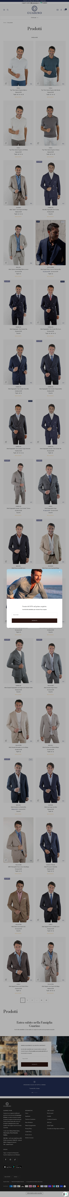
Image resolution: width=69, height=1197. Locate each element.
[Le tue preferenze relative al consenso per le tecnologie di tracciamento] (66, 1194)
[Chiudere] (59, 571)
